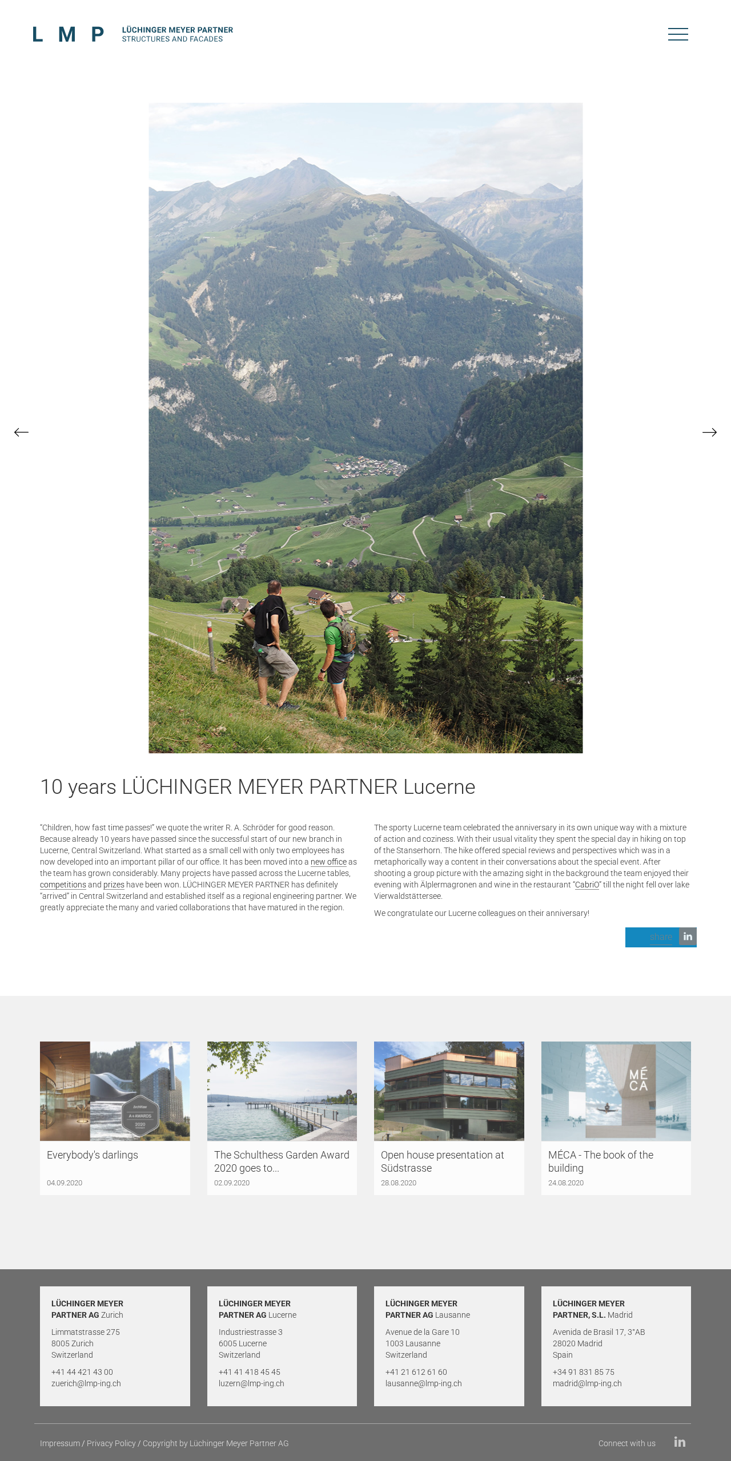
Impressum (60, 1443)
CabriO (587, 884)
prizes (113, 884)
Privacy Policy (111, 1443)
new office (329, 861)
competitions (63, 884)
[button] (661, 937)
